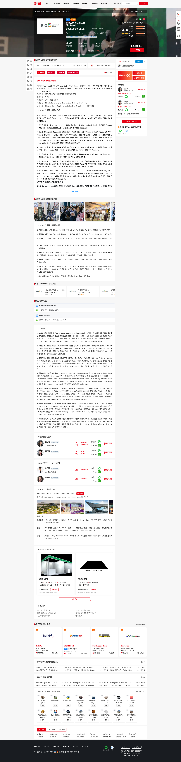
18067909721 (83, 479)
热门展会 (62, 730)
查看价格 (54, 589)
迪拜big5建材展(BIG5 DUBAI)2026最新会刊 (84, 683)
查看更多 (74, 191)
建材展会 (41, 11)
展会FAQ (29, 81)
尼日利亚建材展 (98, 648)
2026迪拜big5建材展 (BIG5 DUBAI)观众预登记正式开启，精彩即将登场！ (47, 683)
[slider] (125, 33)
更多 (142, 662)
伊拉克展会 (53, 734)
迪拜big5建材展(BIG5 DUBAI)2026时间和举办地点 (121, 683)
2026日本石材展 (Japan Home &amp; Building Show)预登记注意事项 (84, 685)
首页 (47, 3)
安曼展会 (132, 737)
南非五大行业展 (83, 290)
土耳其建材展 (40, 648)
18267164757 (83, 452)
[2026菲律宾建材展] (76, 636)
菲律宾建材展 (72, 649)
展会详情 (29, 65)
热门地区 (41, 730)
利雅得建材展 (71, 94)
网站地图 (104, 3)
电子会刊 (29, 73)
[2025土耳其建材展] (48, 636)
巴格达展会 (119, 734)
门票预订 (137, 50)
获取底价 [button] (75, 599)
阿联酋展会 (106, 734)
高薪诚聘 (66, 746)
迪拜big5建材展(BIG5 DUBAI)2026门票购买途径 (47, 685)
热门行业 (52, 730)
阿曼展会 (40, 734)
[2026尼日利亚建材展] (104, 636)
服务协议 (75, 746)
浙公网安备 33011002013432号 (69, 752)
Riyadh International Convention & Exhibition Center (82, 33)
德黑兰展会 (132, 734)
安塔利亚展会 (81, 734)
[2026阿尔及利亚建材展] (133, 636)
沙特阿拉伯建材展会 (59, 94)
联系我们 (56, 746)
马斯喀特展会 (94, 737)
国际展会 (66, 3)
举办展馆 (29, 85)
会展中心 (85, 3)
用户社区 (29, 61)
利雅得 (55, 100)
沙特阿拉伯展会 (121, 737)
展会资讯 (76, 3)
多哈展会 (53, 737)
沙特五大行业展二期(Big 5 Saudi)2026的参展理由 (47, 667)
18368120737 (83, 443)
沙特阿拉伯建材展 (51, 11)
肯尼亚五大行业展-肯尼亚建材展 (57, 290)
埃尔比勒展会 (107, 737)
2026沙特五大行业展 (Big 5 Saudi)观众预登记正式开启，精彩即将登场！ (47, 670)
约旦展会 (92, 734)
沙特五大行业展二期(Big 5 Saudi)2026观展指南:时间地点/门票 (121, 667)
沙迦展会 (40, 737)
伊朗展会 (66, 737)
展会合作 (95, 3)
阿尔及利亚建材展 (127, 648)
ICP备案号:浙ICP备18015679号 (43, 752)
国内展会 (57, 3)
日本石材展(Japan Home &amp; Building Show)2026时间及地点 (121, 685)
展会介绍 (29, 69)
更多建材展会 (140, 624)
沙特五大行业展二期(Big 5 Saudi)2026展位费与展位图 (84, 670)
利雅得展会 (67, 734)
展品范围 (29, 77)
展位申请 (29, 89)
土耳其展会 (80, 737)
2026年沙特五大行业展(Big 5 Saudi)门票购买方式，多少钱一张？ (84, 667)
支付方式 (85, 746)
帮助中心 (47, 746)
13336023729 (83, 470)
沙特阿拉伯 (49, 100)
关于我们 (37, 746)
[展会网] (37, 3)
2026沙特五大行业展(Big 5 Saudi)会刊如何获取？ (121, 670)
